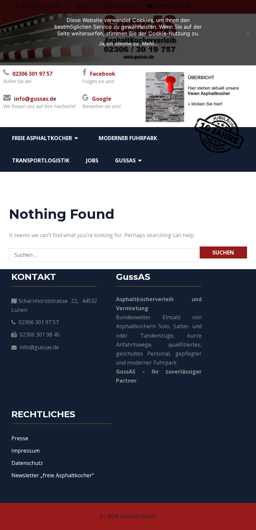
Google (101, 98)
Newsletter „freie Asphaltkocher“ (52, 475)
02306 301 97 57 (32, 73)
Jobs (92, 160)
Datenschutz (27, 463)
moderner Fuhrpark (128, 138)
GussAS (125, 160)
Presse (19, 438)
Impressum (25, 450)
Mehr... (150, 44)
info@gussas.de (35, 98)
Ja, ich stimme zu (119, 44)
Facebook (102, 73)
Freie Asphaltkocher (42, 138)
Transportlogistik (40, 160)
